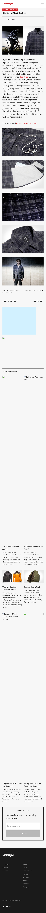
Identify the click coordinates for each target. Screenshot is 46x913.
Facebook (4, 906)
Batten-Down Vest (32, 587)
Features (26, 887)
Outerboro (24, 77)
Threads (26, 877)
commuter (27, 291)
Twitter (7, 906)
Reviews (26, 884)
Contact (5, 871)
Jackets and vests (10, 10)
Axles (25, 864)
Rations (25, 874)
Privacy (5, 867)
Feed (10, 906)
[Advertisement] (19, 321)
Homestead (27, 871)
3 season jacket (15, 291)
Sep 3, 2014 (11, 19)
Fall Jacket (37, 291)
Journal (25, 880)
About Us (5, 864)
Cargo (25, 867)
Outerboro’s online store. (26, 123)
